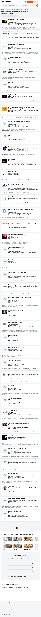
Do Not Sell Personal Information (5, 610)
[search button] (37, 5)
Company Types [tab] (4, 587)
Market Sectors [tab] (11, 587)
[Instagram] (7, 602)
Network (13, 1)
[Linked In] (1, 602)
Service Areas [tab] (26, 587)
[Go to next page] (28, 528)
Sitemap (2, 612)
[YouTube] (9, 602)
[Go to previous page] (13, 528)
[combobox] (30, 5)
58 (26, 528)
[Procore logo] (6, 2)
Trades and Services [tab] (18, 587)
